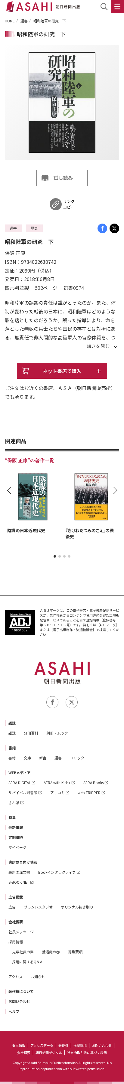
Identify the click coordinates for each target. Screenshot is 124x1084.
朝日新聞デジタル (49, 1052)
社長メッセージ (21, 931)
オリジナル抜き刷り (77, 906)
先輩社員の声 (23, 951)
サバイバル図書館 (22, 792)
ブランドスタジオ (38, 906)
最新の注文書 (19, 872)
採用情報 (15, 941)
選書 (24, 20)
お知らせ (38, 976)
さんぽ (13, 802)
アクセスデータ (41, 1045)
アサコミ (57, 792)
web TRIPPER (89, 792)
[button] (55, 556)
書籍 (12, 747)
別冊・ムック (57, 732)
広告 (12, 906)
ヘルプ (13, 1011)
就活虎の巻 (51, 951)
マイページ (17, 847)
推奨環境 (80, 1045)
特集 (12, 817)
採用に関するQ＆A (27, 961)
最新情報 (15, 827)
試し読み (63, 177)
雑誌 (12, 722)
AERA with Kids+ (57, 782)
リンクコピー (69, 204)
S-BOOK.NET (18, 882)
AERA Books (93, 782)
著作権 (63, 1045)
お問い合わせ (19, 1001)
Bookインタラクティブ (57, 872)
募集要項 (75, 951)
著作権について (21, 991)
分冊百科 (31, 732)
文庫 (27, 757)
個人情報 (18, 1045)
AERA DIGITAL (19, 782)
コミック (77, 757)
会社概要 (15, 921)
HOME (10, 20)
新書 (42, 757)
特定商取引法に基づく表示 (87, 1052)
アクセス (15, 976)
